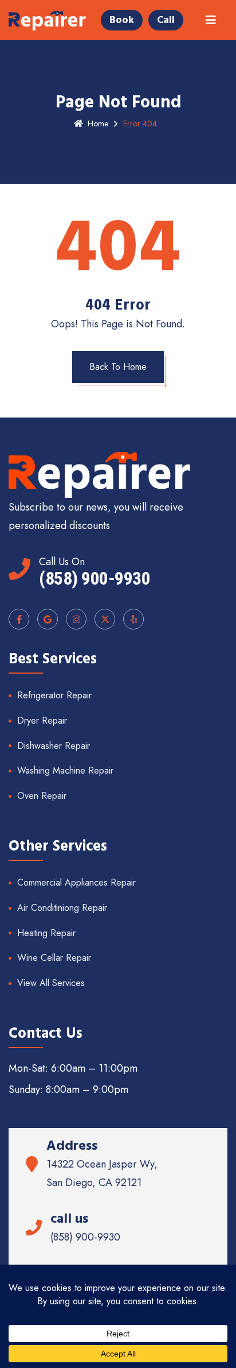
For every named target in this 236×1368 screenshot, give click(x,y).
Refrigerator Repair (54, 695)
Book (121, 20)
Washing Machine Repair (65, 770)
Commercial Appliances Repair (76, 882)
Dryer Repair (42, 720)
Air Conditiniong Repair (62, 907)
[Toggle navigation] (210, 20)
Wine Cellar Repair (54, 957)
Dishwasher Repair (53, 745)
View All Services (51, 983)
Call (166, 20)
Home (98, 123)
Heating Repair (46, 933)
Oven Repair (41, 795)
